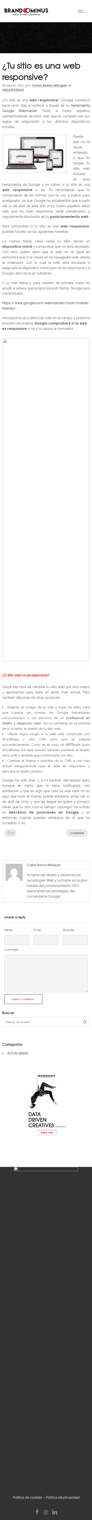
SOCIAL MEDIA (17, 1053)
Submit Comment (23, 999)
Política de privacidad (63, 1497)
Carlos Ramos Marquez (49, 85)
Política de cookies (27, 1497)
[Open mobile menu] (82, 11)
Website (68, 930)
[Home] (26, 10)
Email (37, 930)
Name (8, 930)
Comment (11, 949)
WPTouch (73, 745)
